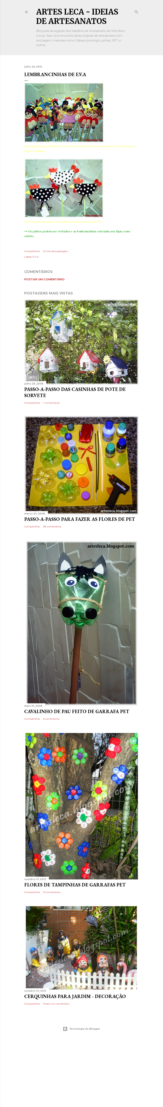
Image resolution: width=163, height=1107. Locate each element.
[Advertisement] (81, 1069)
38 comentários (52, 526)
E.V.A (36, 256)
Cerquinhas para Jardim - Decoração (75, 996)
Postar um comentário (44, 279)
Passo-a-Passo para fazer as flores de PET (79, 519)
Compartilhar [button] (32, 251)
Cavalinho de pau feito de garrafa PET (76, 711)
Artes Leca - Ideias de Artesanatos (77, 16)
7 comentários (51, 402)
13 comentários (51, 892)
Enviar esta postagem (55, 251)
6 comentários (51, 718)
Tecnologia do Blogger (84, 1028)
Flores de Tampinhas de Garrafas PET (75, 885)
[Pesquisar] (136, 11)
